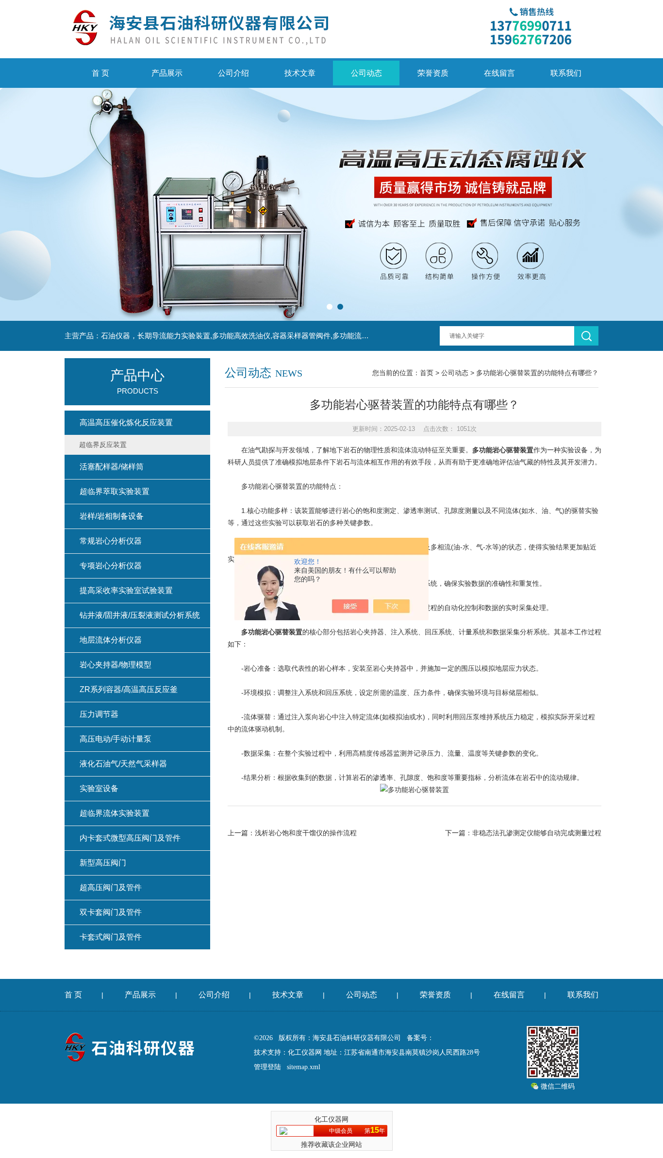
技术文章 (299, 73)
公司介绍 (233, 73)
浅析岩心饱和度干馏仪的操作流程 (306, 833)
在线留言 (499, 73)
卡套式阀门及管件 (111, 937)
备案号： (420, 1038)
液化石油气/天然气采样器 (123, 764)
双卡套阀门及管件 (111, 912)
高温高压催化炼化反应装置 (126, 422)
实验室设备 (99, 788)
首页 (426, 373)
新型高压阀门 (103, 863)
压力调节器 (99, 714)
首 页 (100, 73)
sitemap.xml (303, 1067)
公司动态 (366, 73)
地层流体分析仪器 (111, 640)
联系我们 (565, 73)
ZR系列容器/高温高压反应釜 (129, 689)
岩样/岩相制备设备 (112, 516)
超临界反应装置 (103, 444)
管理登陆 (267, 1067)
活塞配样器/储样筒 (112, 467)
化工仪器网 (305, 1052)
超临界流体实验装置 (114, 813)
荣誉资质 (432, 73)
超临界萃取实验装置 (114, 491)
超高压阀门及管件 (111, 887)
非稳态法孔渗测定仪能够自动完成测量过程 (536, 833)
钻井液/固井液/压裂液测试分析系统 (140, 615)
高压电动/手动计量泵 (115, 739)
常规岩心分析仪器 (111, 541)
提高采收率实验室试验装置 (126, 590)
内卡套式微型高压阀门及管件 (130, 838)
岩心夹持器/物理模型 (115, 665)
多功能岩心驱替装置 (502, 450)
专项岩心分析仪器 (111, 566)
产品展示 (166, 73)
